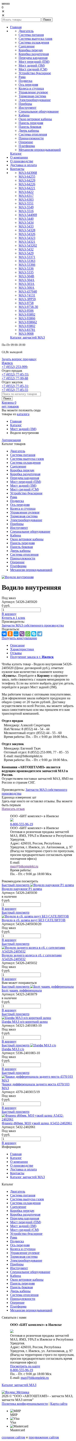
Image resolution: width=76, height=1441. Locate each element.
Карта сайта (58, 1403)
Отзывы (16, 653)
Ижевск (7, 363)
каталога (23, 414)
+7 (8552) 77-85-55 (15, 374)
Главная (16, 421)
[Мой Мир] (16, 633)
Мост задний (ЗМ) (23, 429)
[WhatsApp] (27, 633)
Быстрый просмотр (15, 885)
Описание (17, 645)
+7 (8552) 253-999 (14, 367)
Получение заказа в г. (32, 657)
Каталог (16, 425)
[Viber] (21, 633)
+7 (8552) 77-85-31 (15, 386)
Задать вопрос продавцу (19, 359)
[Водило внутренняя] (18, 577)
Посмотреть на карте (25, 1366)
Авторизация (11, 440)
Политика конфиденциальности (25, 1403)
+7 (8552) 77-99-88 (15, 378)
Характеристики (22, 649)
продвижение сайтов (44, 1437)
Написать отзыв (13, 809)
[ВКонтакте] (4, 633)
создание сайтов (13, 1437)
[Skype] (33, 633)
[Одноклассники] (10, 633)
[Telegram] (39, 633)
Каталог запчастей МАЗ (19, 1385)
